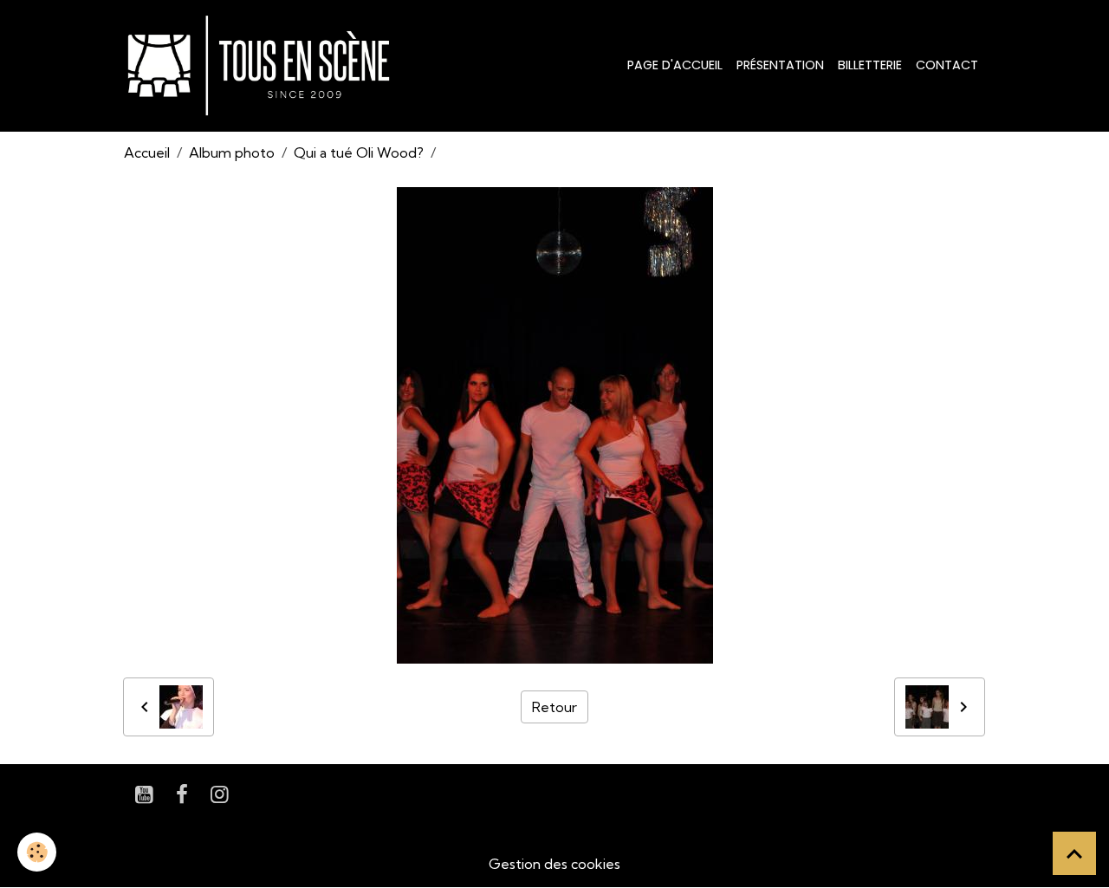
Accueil (147, 152)
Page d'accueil (675, 65)
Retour (554, 707)
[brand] (262, 66)
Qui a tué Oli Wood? (359, 152)
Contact (947, 65)
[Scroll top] (1074, 853)
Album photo (232, 152)
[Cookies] (36, 852)
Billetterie (870, 65)
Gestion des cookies (554, 863)
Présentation (780, 65)
